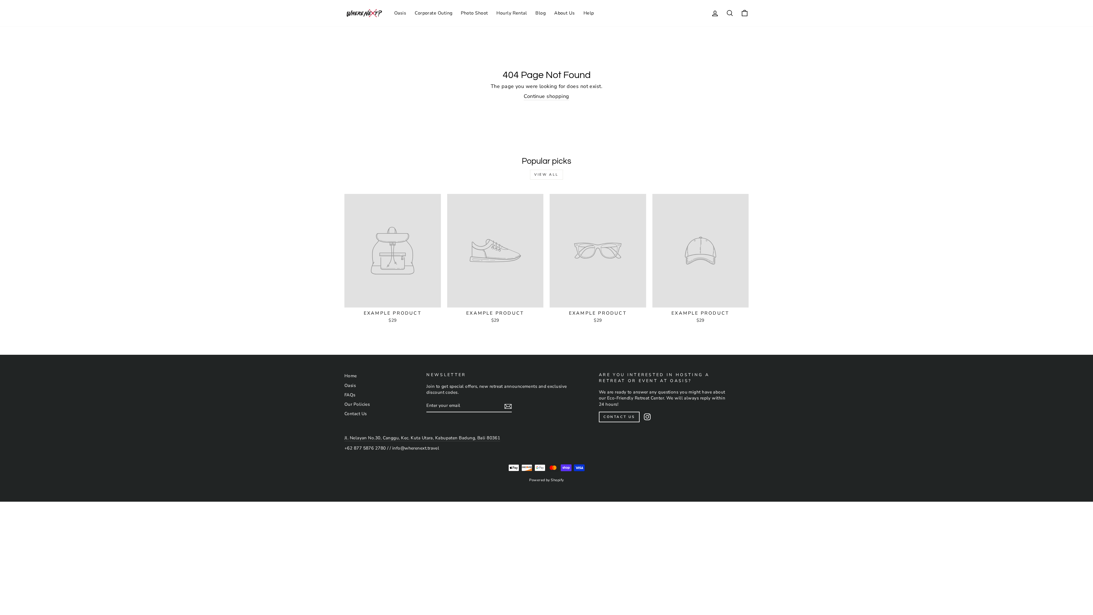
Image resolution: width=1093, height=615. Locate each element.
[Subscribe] (508, 406)
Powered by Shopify (546, 479)
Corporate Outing (433, 13)
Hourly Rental (511, 13)
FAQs (350, 395)
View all (546, 174)
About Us (564, 13)
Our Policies (357, 404)
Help (589, 13)
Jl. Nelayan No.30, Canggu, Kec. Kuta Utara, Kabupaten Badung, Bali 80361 (422, 438)
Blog (540, 13)
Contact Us (355, 414)
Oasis (400, 13)
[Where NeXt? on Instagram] (647, 416)
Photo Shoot (474, 13)
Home (350, 376)
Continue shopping (546, 96)
